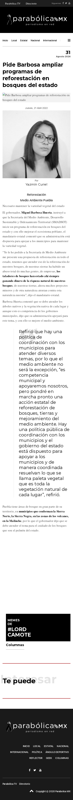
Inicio (5, 40)
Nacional (35, 40)
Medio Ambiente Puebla (36, 200)
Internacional (50, 40)
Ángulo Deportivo (57, 752)
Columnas (62, 758)
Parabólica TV (13, 3)
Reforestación (36, 194)
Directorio (31, 3)
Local (14, 40)
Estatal (23, 40)
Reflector (36, 758)
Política (37, 752)
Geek (49, 758)
